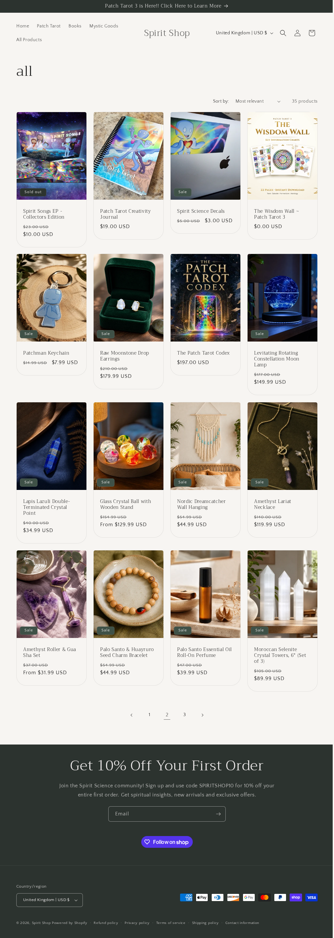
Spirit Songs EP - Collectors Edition (44, 212)
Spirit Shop (41, 923)
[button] (278, 33)
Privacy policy (137, 923)
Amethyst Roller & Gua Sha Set (49, 646)
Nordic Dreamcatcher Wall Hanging (199, 500)
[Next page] (200, 709)
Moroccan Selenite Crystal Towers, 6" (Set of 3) (276, 649)
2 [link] (164, 709)
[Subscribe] (216, 814)
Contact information (242, 923)
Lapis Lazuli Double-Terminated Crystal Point (46, 503)
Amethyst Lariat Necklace (269, 500)
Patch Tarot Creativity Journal (124, 212)
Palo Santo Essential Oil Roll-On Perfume (202, 646)
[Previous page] (129, 709)
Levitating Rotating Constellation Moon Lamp (273, 356)
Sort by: (216, 101)
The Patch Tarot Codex (201, 350)
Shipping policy (205, 923)
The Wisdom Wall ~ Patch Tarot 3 (272, 212)
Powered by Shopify (69, 923)
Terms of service (171, 923)
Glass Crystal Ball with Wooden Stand (124, 500)
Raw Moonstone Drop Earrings (123, 353)
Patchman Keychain (46, 350)
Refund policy (106, 923)
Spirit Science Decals (198, 209)
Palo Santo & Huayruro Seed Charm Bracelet (126, 646)
